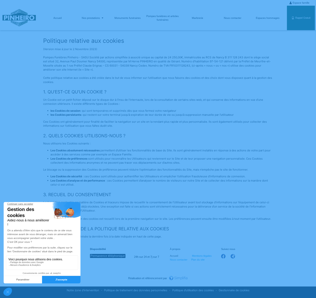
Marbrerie (197, 17)
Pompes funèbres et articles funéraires (162, 18)
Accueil (57, 17)
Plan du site (198, 259)
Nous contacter (232, 17)
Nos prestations (91, 17)
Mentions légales (202, 255)
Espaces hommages (267, 17)
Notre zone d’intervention (83, 290)
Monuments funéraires (127, 17)
